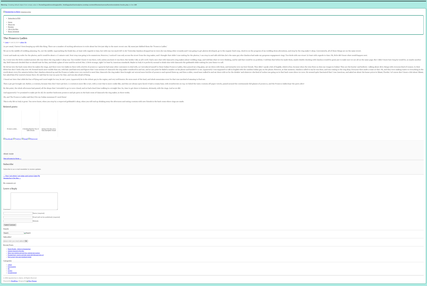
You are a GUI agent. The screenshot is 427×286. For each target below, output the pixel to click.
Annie (7, 42)
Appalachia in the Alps (12, 178)
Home (10, 22)
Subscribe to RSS (14, 18)
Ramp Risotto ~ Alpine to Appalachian (19, 249)
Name (38, 213)
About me (11, 24)
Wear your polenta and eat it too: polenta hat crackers (24, 253)
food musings (12, 267)
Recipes (11, 27)
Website (35, 221)
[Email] (25, 139)
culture (22, 42)
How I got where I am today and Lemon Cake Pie (21, 176)
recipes (10, 271)
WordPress (14, 281)
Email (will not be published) (46, 217)
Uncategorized (12, 273)
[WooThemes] (32, 281)
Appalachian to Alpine (26, 12)
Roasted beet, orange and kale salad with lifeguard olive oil (26, 255)
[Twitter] (17, 139)
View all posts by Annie (12, 158)
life (25, 42)
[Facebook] (8, 139)
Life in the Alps (13, 29)
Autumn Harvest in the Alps (16, 251)
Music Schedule (13, 31)
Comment (6, 209)
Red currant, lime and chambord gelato (19, 257)
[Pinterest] (33, 139)
